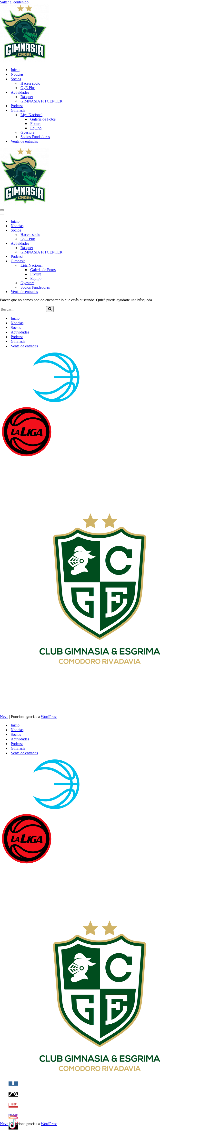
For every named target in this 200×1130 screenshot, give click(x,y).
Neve (4, 717)
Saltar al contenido (14, 2)
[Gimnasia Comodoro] (24, 61)
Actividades (20, 332)
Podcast (17, 106)
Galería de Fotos (43, 119)
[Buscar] (50, 309)
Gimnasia (18, 341)
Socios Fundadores (35, 137)
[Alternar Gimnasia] (85, 261)
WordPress (49, 717)
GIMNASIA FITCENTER (41, 101)
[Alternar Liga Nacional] (85, 265)
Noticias (17, 74)
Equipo (35, 128)
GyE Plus (27, 88)
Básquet (26, 97)
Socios (16, 327)
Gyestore (27, 132)
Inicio (15, 70)
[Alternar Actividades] (85, 244)
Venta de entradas (24, 141)
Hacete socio (30, 83)
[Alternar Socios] (85, 230)
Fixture (35, 123)
